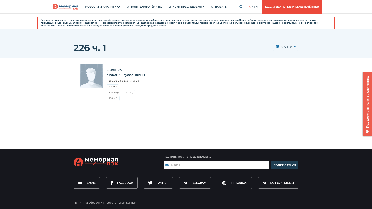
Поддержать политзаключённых (292, 7)
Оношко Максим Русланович (126, 72)
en (256, 6)
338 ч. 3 (113, 98)
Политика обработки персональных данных (105, 202)
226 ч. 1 (113, 86)
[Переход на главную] (65, 7)
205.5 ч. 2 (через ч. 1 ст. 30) (125, 81)
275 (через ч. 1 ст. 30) (122, 93)
